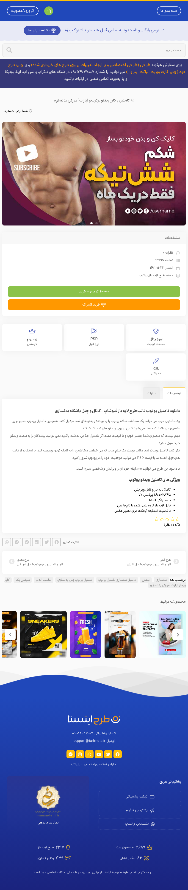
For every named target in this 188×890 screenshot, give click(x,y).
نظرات (151, 439)
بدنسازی (161, 626)
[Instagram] (80, 801)
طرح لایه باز (157, 322)
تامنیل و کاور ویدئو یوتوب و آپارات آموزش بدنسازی (92, 101)
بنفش (146, 626)
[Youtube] (99, 801)
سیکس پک (23, 626)
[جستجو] (9, 50)
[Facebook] (117, 801)
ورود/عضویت (20, 11)
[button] (56, 588)
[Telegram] (70, 801)
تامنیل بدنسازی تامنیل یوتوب (117, 626)
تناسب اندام (43, 626)
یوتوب (143, 322)
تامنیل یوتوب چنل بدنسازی (74, 626)
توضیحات (174, 439)
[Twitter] (108, 801)
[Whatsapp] (89, 801)
